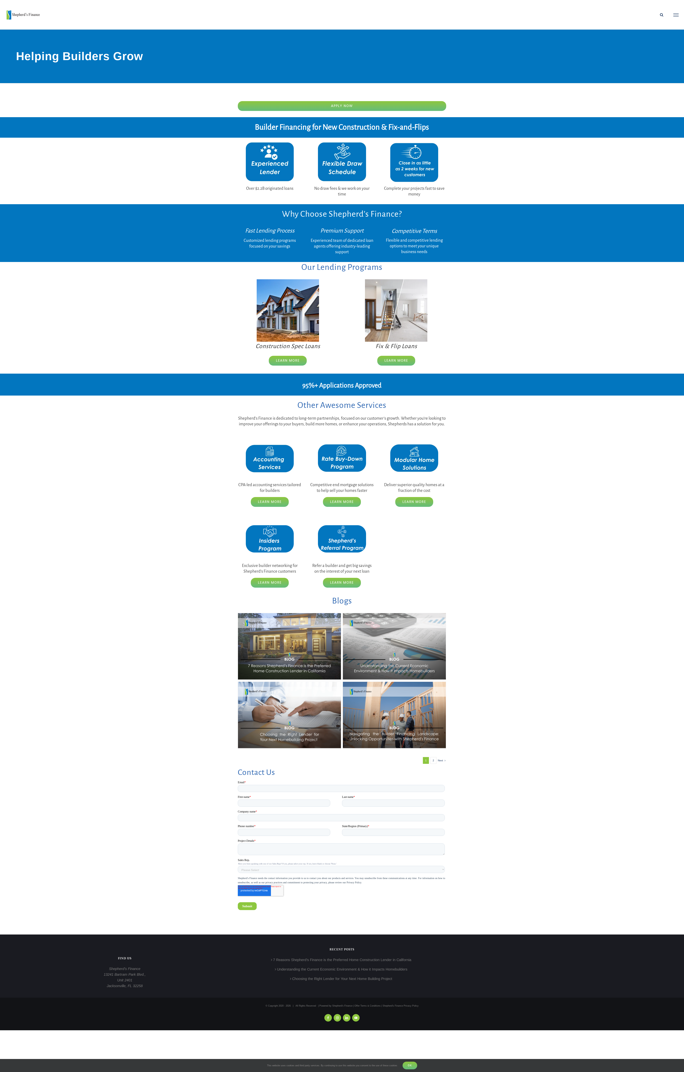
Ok (410, 1065)
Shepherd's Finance (342, 1005)
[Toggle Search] (661, 15)
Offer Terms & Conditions (367, 1005)
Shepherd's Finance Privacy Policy (401, 1005)
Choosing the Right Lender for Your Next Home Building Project (342, 979)
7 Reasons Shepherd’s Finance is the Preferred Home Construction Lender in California (342, 960)
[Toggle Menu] (676, 15)
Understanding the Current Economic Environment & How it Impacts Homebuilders (342, 969)
